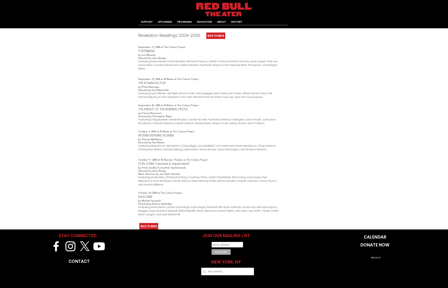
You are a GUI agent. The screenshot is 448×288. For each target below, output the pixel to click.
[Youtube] (99, 246)
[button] (184, 23)
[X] (85, 246)
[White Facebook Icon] (56, 246)
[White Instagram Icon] (70, 246)
